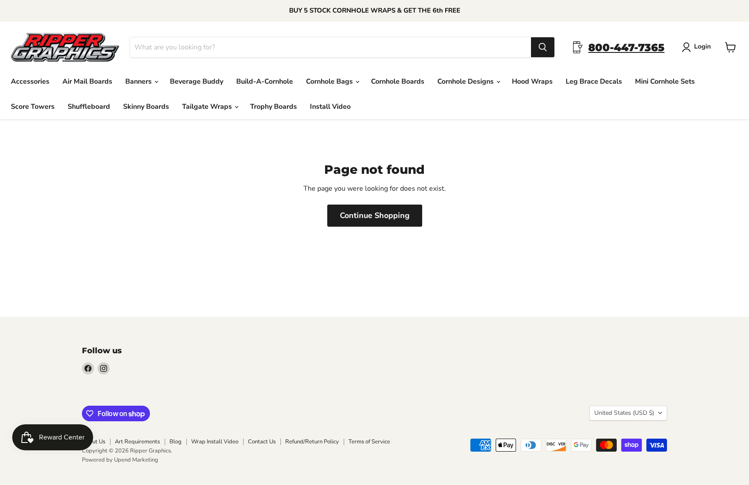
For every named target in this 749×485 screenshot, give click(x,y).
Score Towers (33, 106)
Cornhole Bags (330, 81)
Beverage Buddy (196, 81)
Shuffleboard (89, 106)
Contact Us (262, 442)
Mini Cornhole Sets (665, 81)
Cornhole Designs (466, 81)
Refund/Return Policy (312, 442)
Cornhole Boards (397, 81)
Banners (139, 81)
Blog (175, 442)
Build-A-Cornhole (264, 81)
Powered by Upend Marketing (120, 460)
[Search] (542, 47)
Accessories (30, 81)
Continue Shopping (375, 215)
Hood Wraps (532, 81)
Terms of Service (369, 442)
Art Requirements (137, 442)
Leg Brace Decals (594, 81)
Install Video (330, 106)
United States (624, 413)
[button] (698, 47)
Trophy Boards (273, 106)
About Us (93, 442)
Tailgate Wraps (208, 106)
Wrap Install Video (214, 442)
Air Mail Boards (87, 81)
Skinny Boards (146, 106)
